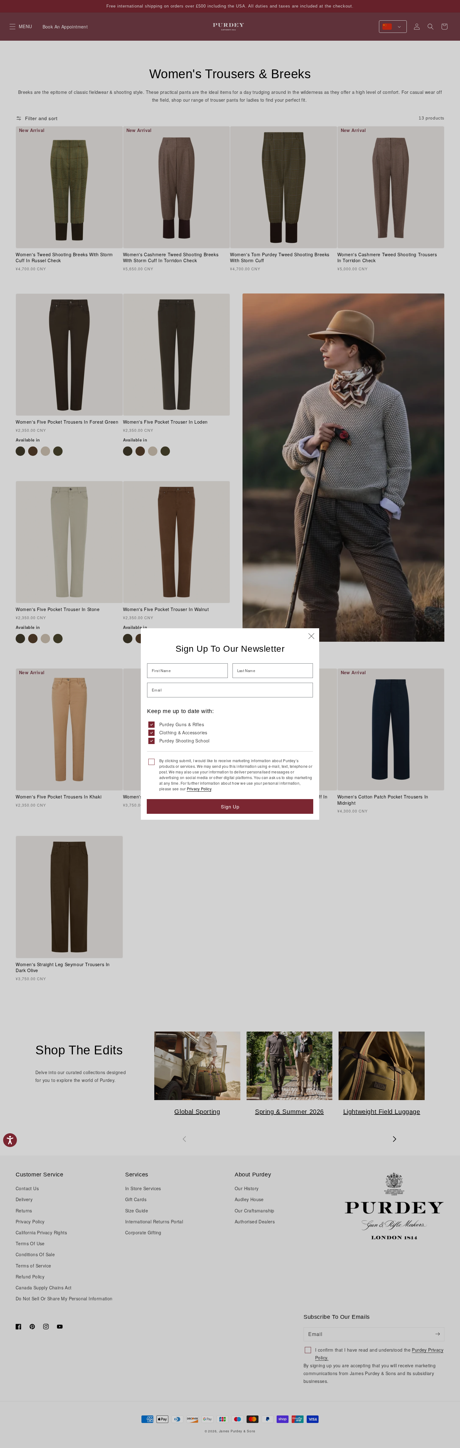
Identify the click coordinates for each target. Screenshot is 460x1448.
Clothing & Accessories (183, 732)
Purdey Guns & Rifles (181, 724)
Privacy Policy (199, 788)
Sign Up (230, 806)
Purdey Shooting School (184, 740)
